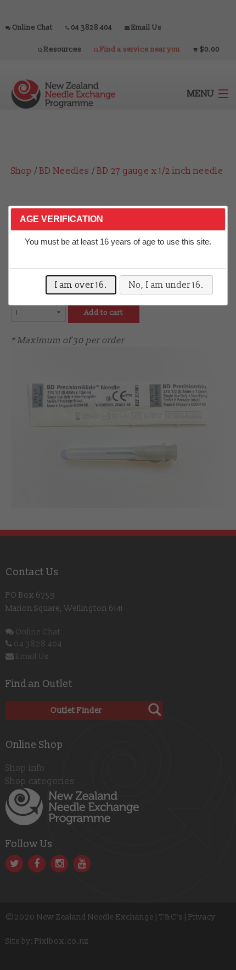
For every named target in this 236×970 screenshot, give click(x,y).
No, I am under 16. (166, 285)
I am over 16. (81, 285)
